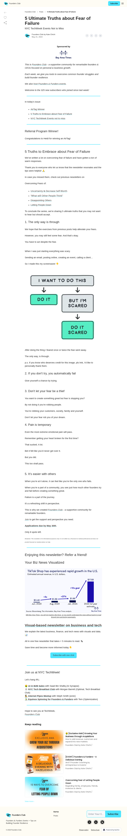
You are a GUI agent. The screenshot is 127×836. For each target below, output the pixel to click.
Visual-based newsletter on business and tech (63, 625)
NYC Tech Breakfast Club (41, 689)
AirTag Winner (38, 109)
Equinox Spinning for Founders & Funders (50, 699)
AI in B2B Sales (36, 686)
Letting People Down (41, 205)
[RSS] (102, 822)
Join (27, 519)
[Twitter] (89, 822)
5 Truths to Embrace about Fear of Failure (51, 114)
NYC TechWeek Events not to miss (48, 118)
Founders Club (30, 12)
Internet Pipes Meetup (39, 696)
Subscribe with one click (63, 655)
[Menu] (122, 3)
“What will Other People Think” (47, 195)
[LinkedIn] (96, 822)
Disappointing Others (41, 200)
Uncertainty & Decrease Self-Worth (49, 190)
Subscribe (114, 3)
